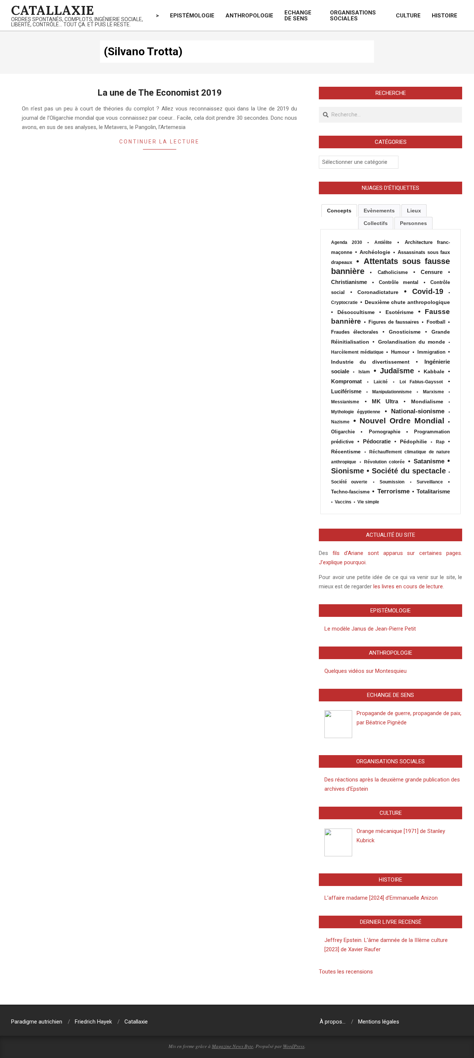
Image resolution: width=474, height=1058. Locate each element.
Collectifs (376, 223)
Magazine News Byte (232, 1046)
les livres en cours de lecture (407, 586)
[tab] (339, 210)
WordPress (293, 1046)
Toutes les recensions (346, 971)
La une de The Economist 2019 (159, 92)
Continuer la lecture (159, 142)
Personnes (413, 223)
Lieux (414, 211)
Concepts (339, 211)
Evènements (379, 211)
